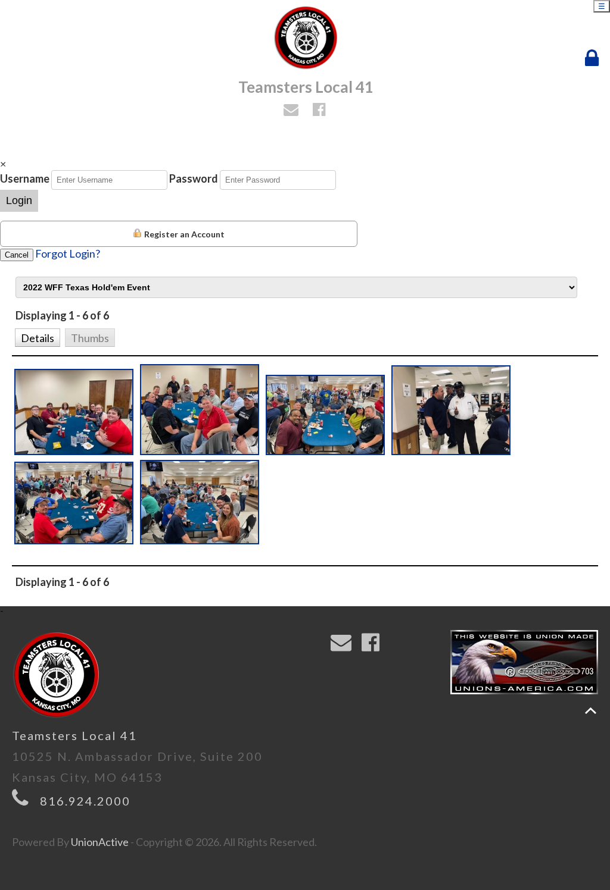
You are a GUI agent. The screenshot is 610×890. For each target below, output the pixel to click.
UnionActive (100, 841)
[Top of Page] (590, 710)
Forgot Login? (67, 253)
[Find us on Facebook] (321, 110)
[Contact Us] (293, 110)
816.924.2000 (85, 801)
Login (19, 200)
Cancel (17, 254)
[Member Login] (594, 58)
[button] (37, 337)
